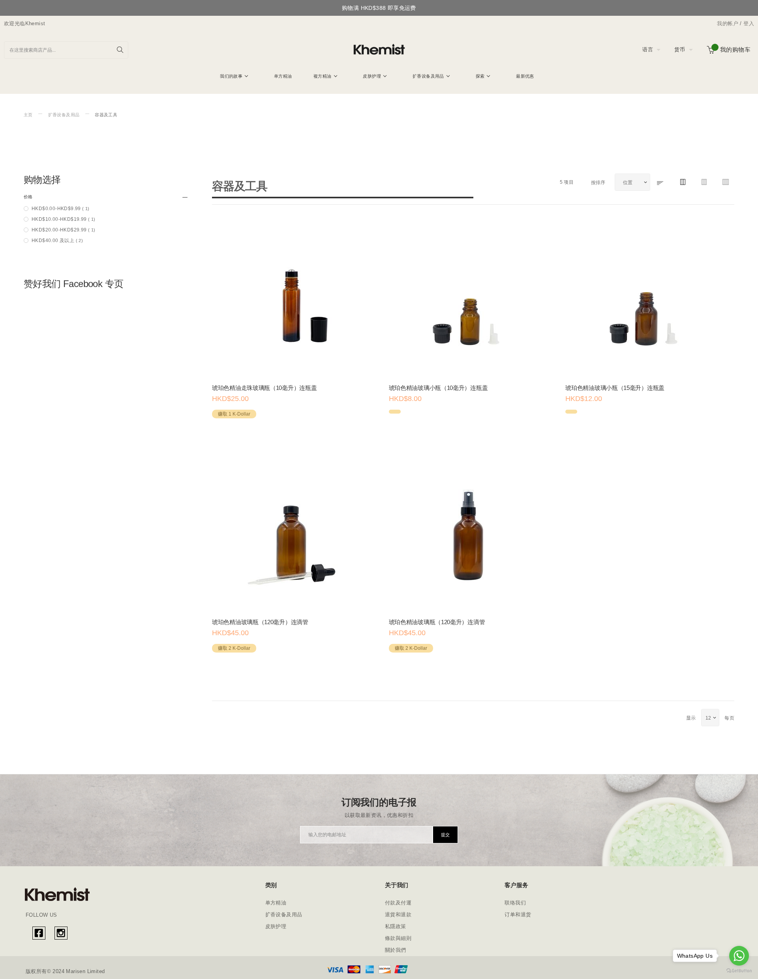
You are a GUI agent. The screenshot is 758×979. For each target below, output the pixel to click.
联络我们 (515, 903)
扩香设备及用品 (64, 115)
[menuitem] (234, 76)
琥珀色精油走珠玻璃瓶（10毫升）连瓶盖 (264, 387)
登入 (748, 23)
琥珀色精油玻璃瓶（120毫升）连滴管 (260, 622)
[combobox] (66, 50)
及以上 (57, 240)
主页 (28, 115)
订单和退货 (518, 914)
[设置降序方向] (660, 183)
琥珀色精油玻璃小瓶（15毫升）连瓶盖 (614, 387)
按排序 (599, 182)
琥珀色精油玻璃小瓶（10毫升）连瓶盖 (438, 387)
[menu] (379, 77)
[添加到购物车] (220, 435)
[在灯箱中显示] (243, 435)
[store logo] (379, 49)
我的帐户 (727, 23)
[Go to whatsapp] (739, 956)
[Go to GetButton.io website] (739, 970)
